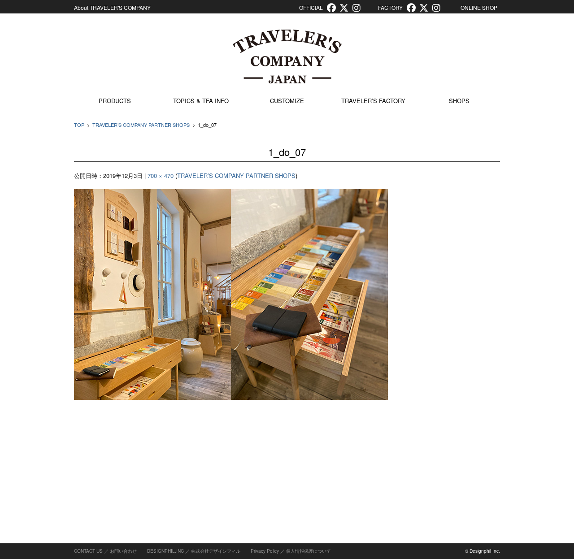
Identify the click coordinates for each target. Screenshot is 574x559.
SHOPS (459, 100)
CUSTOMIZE (287, 100)
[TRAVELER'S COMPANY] (287, 56)
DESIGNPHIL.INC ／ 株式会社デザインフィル (193, 551)
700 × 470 (161, 175)
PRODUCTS (115, 100)
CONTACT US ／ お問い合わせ (105, 551)
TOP (79, 124)
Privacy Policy (265, 551)
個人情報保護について (308, 551)
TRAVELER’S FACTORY (373, 100)
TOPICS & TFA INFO (201, 100)
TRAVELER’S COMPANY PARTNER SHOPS (141, 124)
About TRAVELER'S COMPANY (112, 7)
